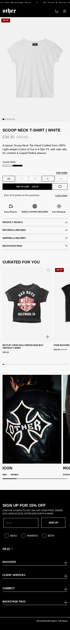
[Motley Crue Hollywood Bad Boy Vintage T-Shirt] (27, 304)
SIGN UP (53, 522)
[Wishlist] (59, 186)
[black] (17, 165)
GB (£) (6, 548)
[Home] (9, 11)
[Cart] (56, 11)
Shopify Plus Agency (49, 621)
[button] (3, 119)
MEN (5, 475)
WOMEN (14, 475)
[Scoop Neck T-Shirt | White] (35, 70)
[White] (7, 165)
